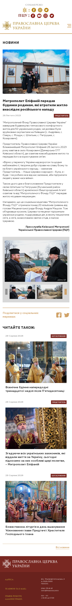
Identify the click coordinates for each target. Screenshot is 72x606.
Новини (11, 42)
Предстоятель (61, 115)
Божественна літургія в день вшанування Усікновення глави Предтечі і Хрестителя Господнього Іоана (35, 531)
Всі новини (62, 547)
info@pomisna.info (50, 591)
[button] (65, 292)
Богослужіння (59, 336)
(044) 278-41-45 (47, 588)
